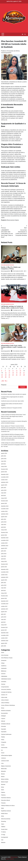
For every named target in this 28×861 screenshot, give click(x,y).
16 (5, 372)
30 (5, 377)
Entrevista (3, 726)
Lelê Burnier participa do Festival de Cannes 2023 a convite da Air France (12, 307)
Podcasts (3, 803)
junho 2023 (3, 553)
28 (24, 375)
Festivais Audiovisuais (6, 734)
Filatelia (3, 737)
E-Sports (3, 718)
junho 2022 (3, 585)
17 (9, 372)
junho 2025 (3, 490)
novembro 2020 (4, 635)
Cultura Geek (4, 697)
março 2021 (4, 624)
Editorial (3, 721)
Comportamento (5, 686)
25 (13, 375)
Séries (2, 816)
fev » (6, 380)
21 (24, 372)
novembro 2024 (4, 508)
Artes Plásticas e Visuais (6, 657)
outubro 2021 (4, 606)
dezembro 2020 (4, 632)
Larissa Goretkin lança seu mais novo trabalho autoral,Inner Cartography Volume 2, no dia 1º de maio (13, 444)
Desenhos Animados (6, 710)
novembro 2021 (4, 603)
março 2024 (4, 529)
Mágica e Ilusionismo (6, 766)
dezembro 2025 (4, 474)
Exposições (3, 731)
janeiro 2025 (4, 503)
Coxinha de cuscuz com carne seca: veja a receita (12, 401)
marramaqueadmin (6, 52)
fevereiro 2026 (4, 469)
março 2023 (4, 561)
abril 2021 (3, 622)
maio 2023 (3, 556)
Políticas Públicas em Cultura (8, 805)
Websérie (3, 842)
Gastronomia (4, 747)
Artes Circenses (4, 655)
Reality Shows (4, 813)
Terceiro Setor (4, 829)
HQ (2, 750)
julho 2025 (3, 487)
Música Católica (5, 779)
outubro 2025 (4, 479)
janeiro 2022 (4, 598)
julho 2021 (3, 614)
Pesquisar (3, 384)
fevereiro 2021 (4, 627)
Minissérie (3, 771)
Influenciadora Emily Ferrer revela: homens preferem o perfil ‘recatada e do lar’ (13, 347)
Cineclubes (3, 681)
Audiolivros (3, 665)
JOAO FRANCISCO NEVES (7, 434)
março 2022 (4, 593)
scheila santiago (5, 442)
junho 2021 (3, 617)
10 (9, 370)
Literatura (3, 758)
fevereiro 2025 (4, 500)
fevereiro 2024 (4, 532)
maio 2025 (3, 492)
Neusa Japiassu (5, 426)
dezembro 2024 (4, 506)
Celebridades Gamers (6, 678)
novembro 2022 (4, 572)
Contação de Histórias (6, 692)
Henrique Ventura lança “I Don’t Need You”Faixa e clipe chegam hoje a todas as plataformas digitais (13, 416)
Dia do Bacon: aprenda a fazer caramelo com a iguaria (13, 394)
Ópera (2, 789)
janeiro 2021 (4, 630)
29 (2, 377)
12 (16, 370)
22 (2, 375)
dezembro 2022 (4, 569)
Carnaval (3, 673)
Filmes (2, 739)
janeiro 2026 (4, 471)
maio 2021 (3, 619)
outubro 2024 (4, 511)
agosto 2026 (4, 453)
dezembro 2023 (4, 537)
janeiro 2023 (4, 566)
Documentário (4, 713)
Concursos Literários (6, 689)
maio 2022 (3, 587)
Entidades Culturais (5, 723)
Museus (3, 773)
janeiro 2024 (4, 535)
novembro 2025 (4, 477)
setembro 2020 (4, 640)
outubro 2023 (4, 543)
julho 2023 (3, 551)
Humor (2, 752)
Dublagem (3, 715)
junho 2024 (3, 522)
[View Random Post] (22, 34)
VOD (2, 839)
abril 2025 (3, 495)
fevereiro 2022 (4, 595)
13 (20, 370)
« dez (2, 380)
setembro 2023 (4, 545)
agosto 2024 (4, 516)
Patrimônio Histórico (6, 797)
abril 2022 (3, 590)
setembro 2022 (4, 577)
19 (16, 372)
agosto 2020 (4, 643)
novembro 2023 (4, 540)
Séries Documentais (5, 818)
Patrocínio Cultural (5, 800)
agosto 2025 (4, 485)
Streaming (3, 821)
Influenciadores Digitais (12, 220)
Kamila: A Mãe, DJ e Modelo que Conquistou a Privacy (10, 268)
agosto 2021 (4, 611)
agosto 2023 (4, 548)
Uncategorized (4, 837)
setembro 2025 (4, 482)
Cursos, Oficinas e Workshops (8, 705)
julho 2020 (3, 645)
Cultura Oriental (4, 700)
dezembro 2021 (4, 601)
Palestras (3, 795)
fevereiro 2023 (4, 564)
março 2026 (4, 466)
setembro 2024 (4, 514)
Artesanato (3, 660)
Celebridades (4, 676)
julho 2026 (3, 456)
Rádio (2, 808)
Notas (2, 787)
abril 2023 (3, 558)
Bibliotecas (3, 671)
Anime (2, 652)
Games (2, 744)
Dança (2, 708)
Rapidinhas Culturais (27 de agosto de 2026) (11, 407)
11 (13, 370)
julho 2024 (3, 519)
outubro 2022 (4, 574)
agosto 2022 (4, 580)
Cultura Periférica (5, 702)
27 (20, 375)
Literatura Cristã (5, 760)
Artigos (2, 663)
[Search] (25, 34)
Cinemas (3, 684)
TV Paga (3, 834)
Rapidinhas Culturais (6, 810)
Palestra (3, 792)
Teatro (2, 824)
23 (5, 375)
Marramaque (14, 857)
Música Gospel (4, 781)
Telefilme (3, 826)
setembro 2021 (4, 609)
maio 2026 (3, 461)
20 (20, 372)
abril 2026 (3, 463)
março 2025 (4, 498)
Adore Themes (10, 859)
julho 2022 (3, 582)
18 (13, 372)
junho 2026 (3, 458)
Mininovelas (4, 768)
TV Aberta (3, 832)
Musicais (3, 784)
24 (9, 375)
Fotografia (3, 742)
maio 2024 (3, 524)
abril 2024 (3, 527)
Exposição (3, 729)
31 (9, 377)
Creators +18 (4, 694)
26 (16, 375)
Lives (2, 763)
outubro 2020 (4, 638)
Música (2, 776)
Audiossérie (3, 668)
